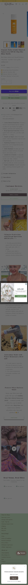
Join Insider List (20, 296)
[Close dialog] (26, 284)
